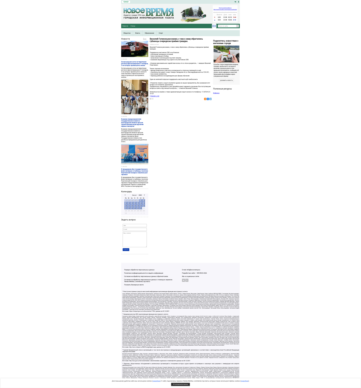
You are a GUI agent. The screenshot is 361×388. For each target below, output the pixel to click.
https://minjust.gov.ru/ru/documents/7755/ (142, 311)
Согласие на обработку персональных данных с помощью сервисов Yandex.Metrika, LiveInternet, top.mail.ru (148, 280)
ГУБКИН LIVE (154, 96)
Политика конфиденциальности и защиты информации (143, 273)
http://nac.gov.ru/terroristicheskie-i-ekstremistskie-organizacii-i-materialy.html (152, 361)
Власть (137, 33)
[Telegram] (210, 99)
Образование (149, 33)
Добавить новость (226, 80)
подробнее (156, 381)
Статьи (133, 26)
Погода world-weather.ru (225, 8)
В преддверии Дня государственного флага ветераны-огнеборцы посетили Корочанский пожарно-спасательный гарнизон (134, 171)
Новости (125, 26)
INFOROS (200, 273)
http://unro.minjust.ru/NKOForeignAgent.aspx (142, 347)
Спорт (161, 33)
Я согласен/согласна (180, 384)
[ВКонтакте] (208, 99)
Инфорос (216, 93)
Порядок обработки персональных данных (139, 270)
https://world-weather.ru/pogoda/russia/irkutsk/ (225, 9)
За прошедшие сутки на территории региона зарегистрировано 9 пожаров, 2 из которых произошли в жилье (134, 63)
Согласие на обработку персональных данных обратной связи (146, 276)
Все (144, 39)
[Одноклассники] (205, 99)
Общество (127, 33)
